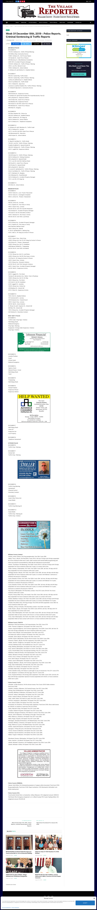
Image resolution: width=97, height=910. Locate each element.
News (7, 30)
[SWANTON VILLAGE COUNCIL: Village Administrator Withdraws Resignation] (19, 865)
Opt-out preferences (6, 907)
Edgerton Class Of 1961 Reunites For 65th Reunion (47, 852)
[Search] (90, 22)
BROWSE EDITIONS (78, 74)
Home (17, 22)
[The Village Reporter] (48, 11)
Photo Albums (53, 22)
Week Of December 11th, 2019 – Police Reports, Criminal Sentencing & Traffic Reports (21, 824)
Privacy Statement (15, 907)
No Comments (41, 40)
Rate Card (62, 22)
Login (67, 35)
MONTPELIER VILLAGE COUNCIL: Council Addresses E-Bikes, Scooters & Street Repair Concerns (48, 876)
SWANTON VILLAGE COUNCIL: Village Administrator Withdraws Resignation (16, 875)
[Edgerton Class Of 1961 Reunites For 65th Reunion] (48, 842)
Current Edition (33, 22)
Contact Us (78, 22)
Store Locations (43, 22)
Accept (85, 903)
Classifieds (70, 22)
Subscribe (23, 22)
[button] (94, 898)
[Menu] (7, 22)
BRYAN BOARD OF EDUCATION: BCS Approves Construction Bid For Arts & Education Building (19, 852)
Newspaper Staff (10, 40)
